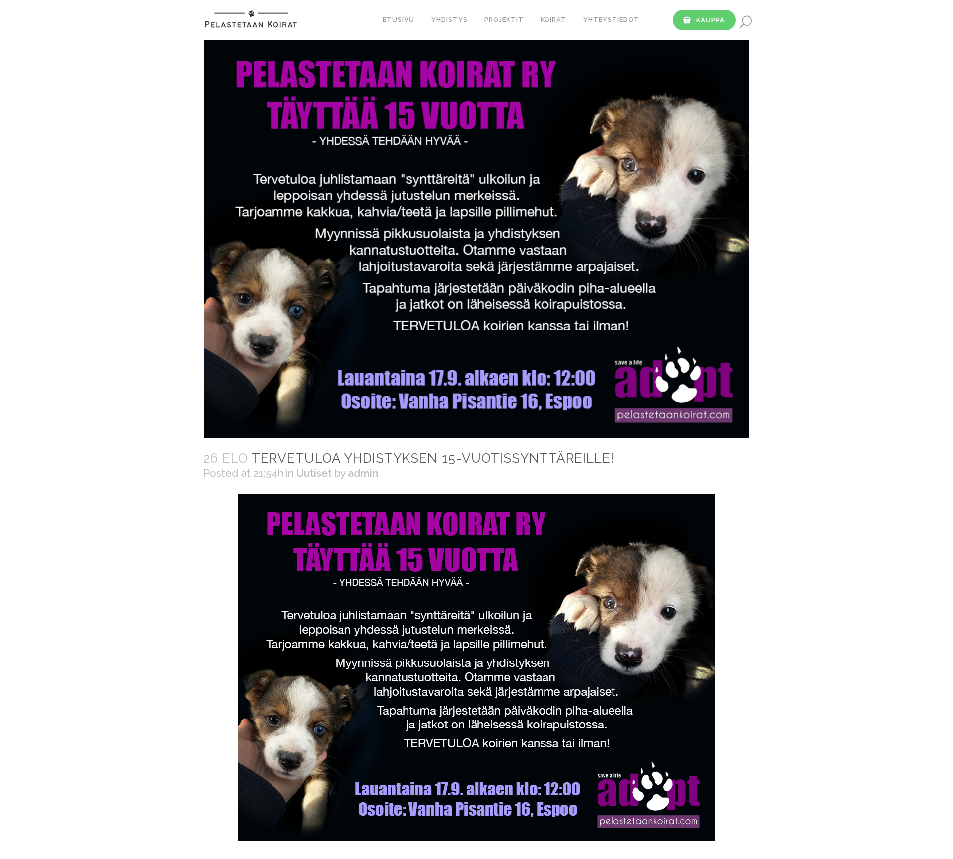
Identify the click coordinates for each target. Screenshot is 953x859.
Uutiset (314, 473)
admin (363, 473)
